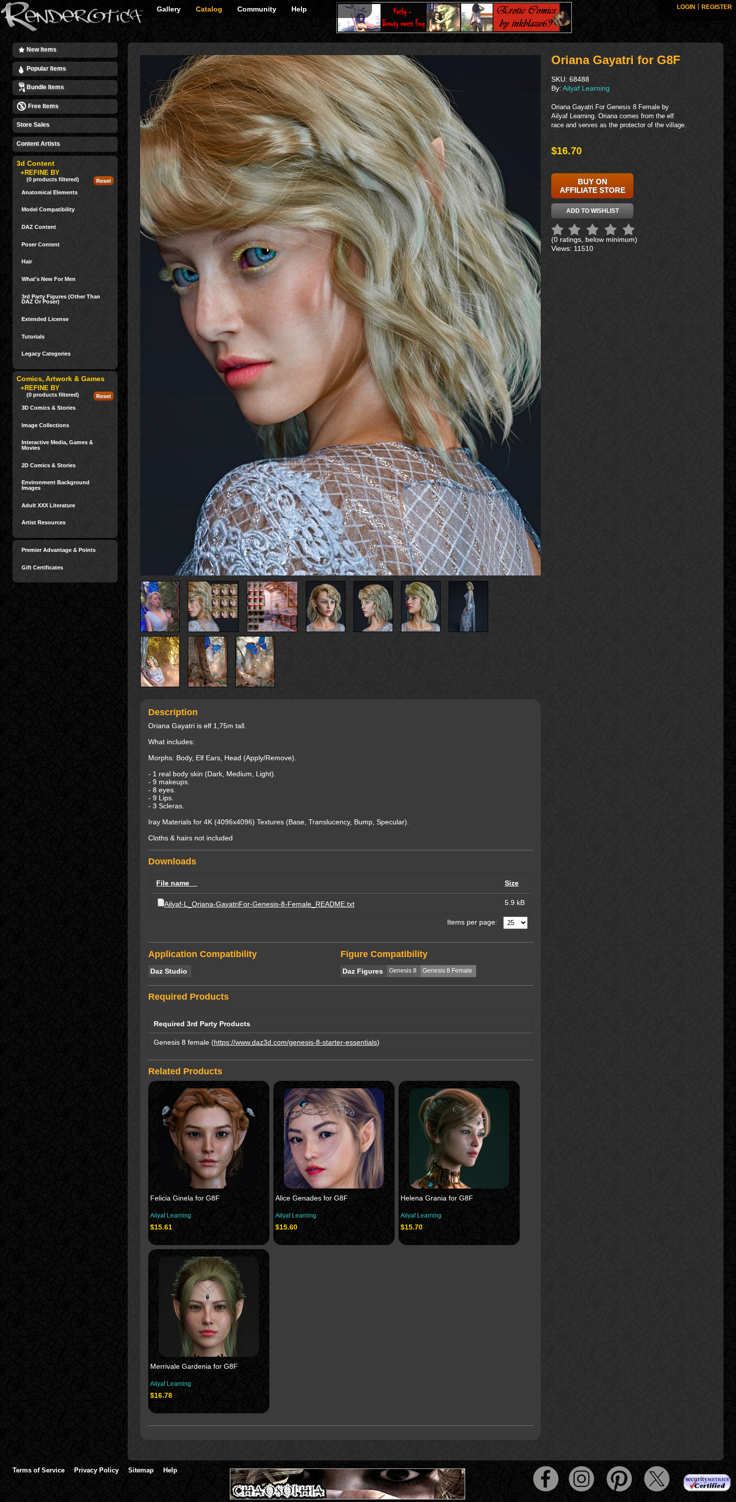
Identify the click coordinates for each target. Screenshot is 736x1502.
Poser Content (41, 244)
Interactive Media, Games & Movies (57, 445)
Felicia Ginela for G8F (185, 1198)
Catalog (209, 9)
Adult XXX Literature (48, 505)
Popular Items (45, 68)
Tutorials (33, 337)
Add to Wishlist (592, 210)
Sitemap (141, 1470)
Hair (27, 261)
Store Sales (33, 124)
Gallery (169, 9)
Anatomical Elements (50, 192)
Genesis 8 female (181, 1042)
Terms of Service (39, 1470)
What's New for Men (49, 279)
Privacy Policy (96, 1470)
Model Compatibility (48, 209)
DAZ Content (39, 227)
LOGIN (686, 7)
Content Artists (38, 143)
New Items (41, 49)
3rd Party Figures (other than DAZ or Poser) (61, 299)
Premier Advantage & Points (59, 550)
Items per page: (472, 922)
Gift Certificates (42, 567)
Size (512, 883)
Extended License (45, 319)
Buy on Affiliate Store (592, 185)
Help (299, 9)
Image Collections (45, 425)
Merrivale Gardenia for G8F (194, 1366)
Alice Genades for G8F (311, 1198)
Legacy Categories (46, 354)
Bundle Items (44, 87)
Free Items (43, 106)
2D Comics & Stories (49, 465)
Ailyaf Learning (170, 1215)
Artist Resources (44, 522)
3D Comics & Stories (49, 408)
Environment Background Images (56, 485)
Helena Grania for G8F (437, 1198)
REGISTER (716, 7)
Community (256, 9)
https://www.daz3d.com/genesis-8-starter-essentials (295, 1042)
